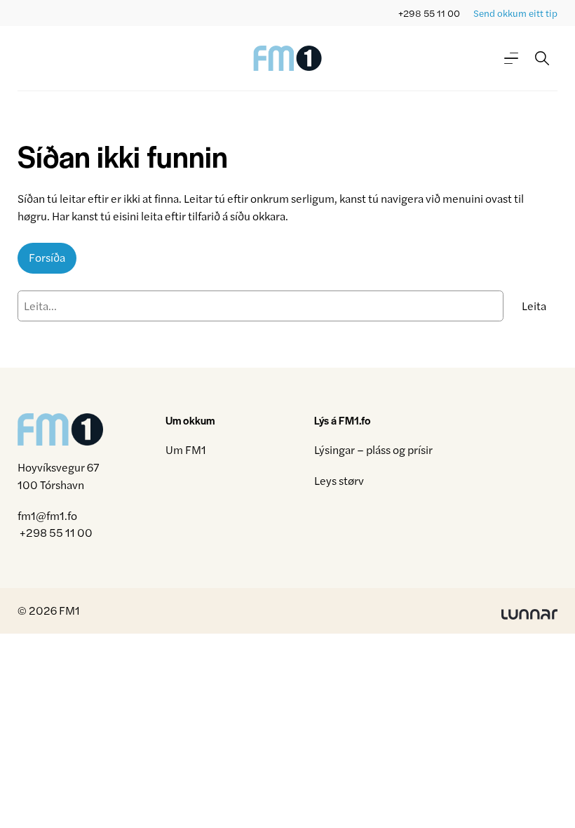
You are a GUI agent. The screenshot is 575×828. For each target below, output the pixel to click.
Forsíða (47, 257)
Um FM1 (185, 449)
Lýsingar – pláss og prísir (373, 449)
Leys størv (339, 480)
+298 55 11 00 (429, 13)
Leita (534, 306)
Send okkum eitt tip (515, 13)
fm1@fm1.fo (47, 515)
